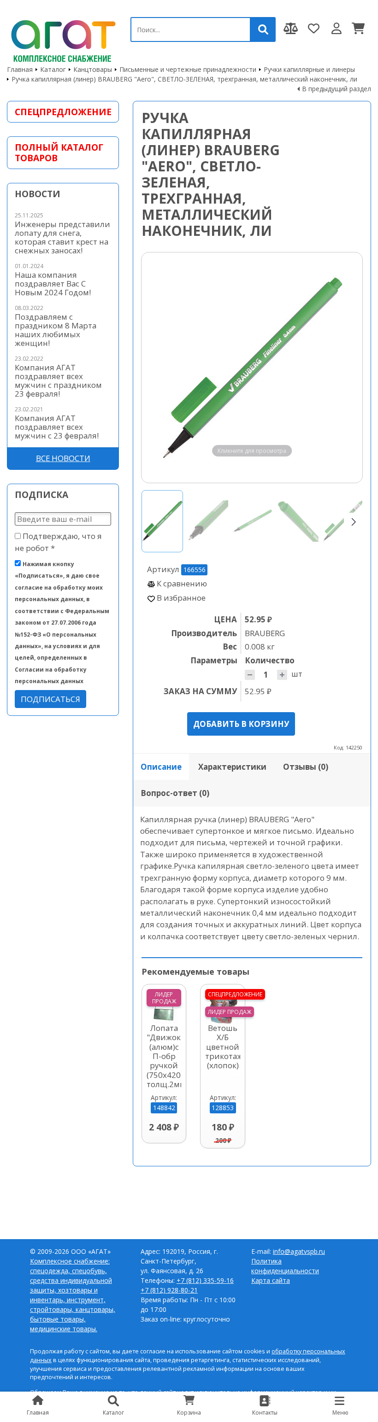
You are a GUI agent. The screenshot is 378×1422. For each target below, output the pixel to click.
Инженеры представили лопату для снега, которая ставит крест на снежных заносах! (62, 237)
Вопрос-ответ (175, 793)
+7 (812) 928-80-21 (169, 1290)
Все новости (63, 458)
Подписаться (50, 699)
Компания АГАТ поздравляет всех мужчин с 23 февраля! (57, 427)
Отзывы (305, 766)
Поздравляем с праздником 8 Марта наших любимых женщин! (55, 329)
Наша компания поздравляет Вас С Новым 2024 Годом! (53, 283)
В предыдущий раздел (336, 88)
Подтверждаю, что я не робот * (58, 542)
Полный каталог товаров (59, 152)
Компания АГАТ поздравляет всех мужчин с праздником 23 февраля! (58, 380)
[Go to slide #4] (298, 521)
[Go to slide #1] (162, 521)
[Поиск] (263, 29)
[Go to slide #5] (343, 521)
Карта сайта (270, 1280)
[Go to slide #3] (252, 521)
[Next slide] (347, 368)
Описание (161, 766)
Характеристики (232, 766)
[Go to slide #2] (207, 521)
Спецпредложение (63, 111)
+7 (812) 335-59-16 (205, 1280)
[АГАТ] (62, 39)
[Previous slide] (157, 368)
